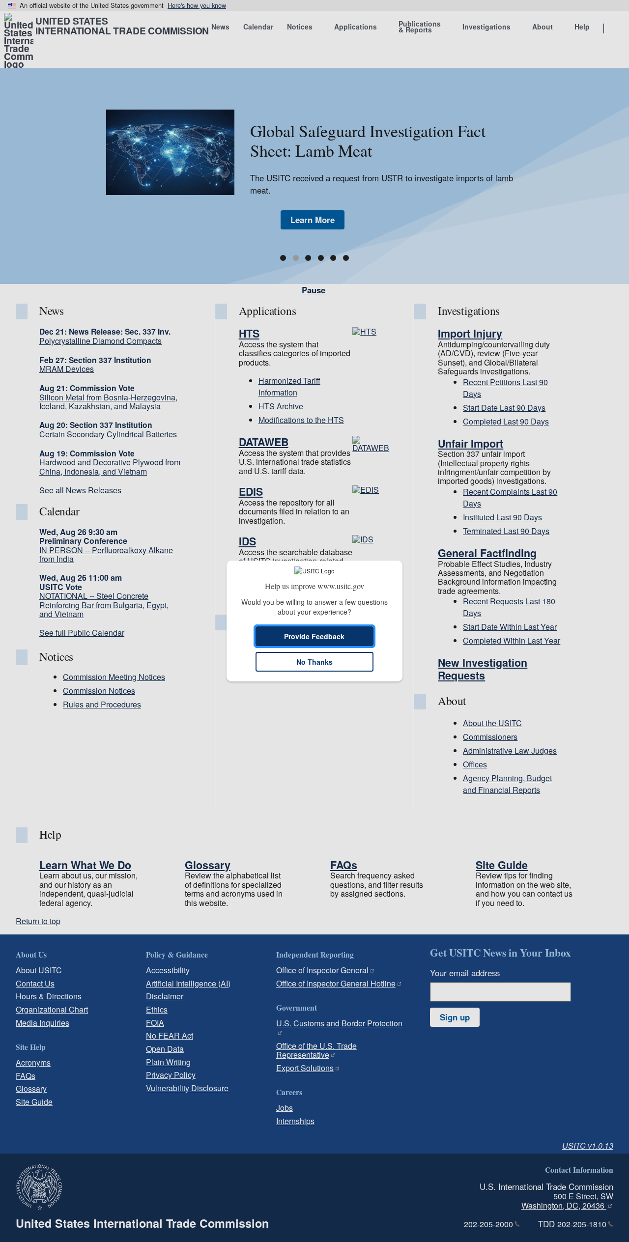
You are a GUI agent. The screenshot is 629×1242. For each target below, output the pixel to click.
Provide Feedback (314, 636)
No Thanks (314, 662)
